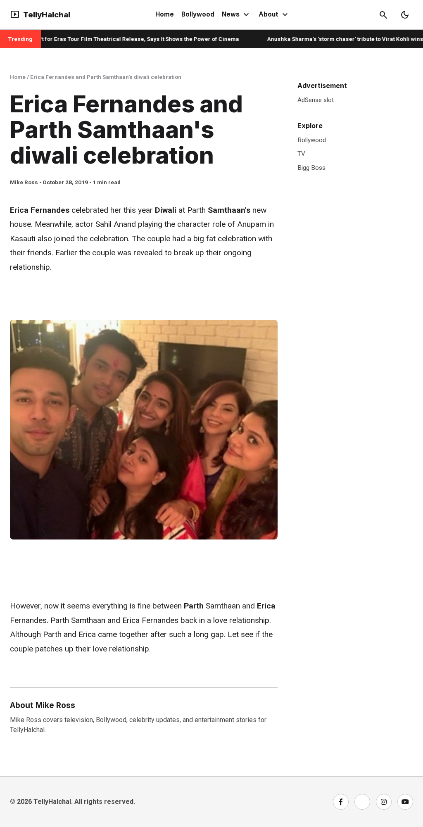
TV (301, 153)
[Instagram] (384, 802)
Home (164, 14)
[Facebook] (341, 802)
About (274, 15)
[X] (362, 802)
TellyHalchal (40, 15)
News (236, 15)
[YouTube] (405, 802)
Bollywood (197, 14)
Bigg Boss (311, 167)
